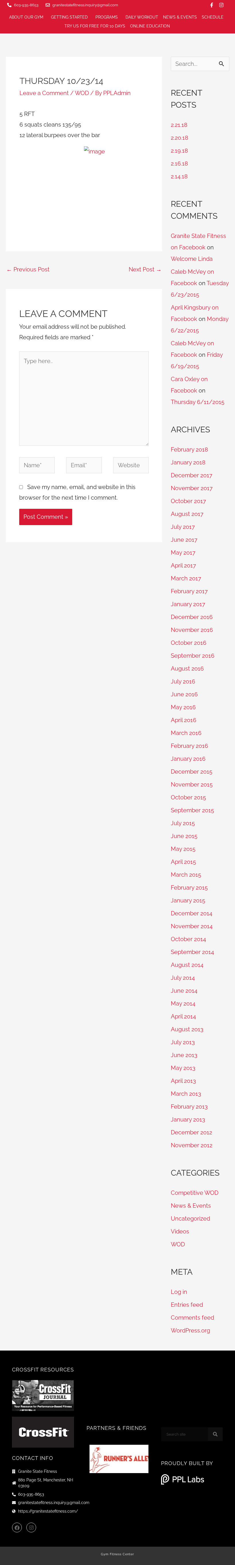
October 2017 (188, 501)
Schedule (213, 17)
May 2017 (183, 552)
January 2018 (188, 462)
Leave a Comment (44, 93)
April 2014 (183, 1016)
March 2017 (186, 578)
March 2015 (186, 874)
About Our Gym (26, 17)
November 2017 (192, 488)
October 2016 (188, 642)
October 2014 (188, 939)
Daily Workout (142, 17)
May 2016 (183, 707)
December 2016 (192, 617)
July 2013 (183, 1042)
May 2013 (183, 1068)
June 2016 (184, 694)
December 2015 (191, 771)
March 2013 (186, 1093)
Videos (180, 1231)
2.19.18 (179, 150)
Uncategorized (190, 1218)
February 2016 (189, 745)
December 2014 (191, 913)
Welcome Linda (192, 258)
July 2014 (183, 977)
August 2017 (187, 514)
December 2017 (191, 475)
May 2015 (183, 848)
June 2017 (184, 539)
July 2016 (183, 681)
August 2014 (187, 964)
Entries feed (187, 1304)
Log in (179, 1291)
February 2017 (189, 591)
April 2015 (183, 861)
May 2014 (183, 1003)
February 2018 (189, 449)
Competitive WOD (194, 1192)
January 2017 (188, 604)
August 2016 (187, 668)
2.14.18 (179, 176)
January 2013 (188, 1119)
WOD (82, 93)
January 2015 (188, 900)
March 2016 (186, 733)
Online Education (150, 26)
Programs (106, 17)
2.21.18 (179, 124)
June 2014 (184, 990)
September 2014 (192, 952)
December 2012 (191, 1132)
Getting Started (69, 17)
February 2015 (189, 887)
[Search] (215, 1434)
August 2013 (187, 1029)
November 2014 (192, 926)
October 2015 (188, 797)
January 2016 (188, 758)
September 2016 (192, 655)
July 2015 (183, 823)
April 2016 (183, 720)
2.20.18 (179, 137)
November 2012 (191, 1145)
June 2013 (184, 1055)
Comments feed (192, 1317)
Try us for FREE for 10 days (94, 26)
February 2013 (189, 1106)
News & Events (180, 17)
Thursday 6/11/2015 (197, 402)
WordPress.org (190, 1330)
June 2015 (184, 836)
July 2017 (183, 526)
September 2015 (192, 810)
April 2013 (183, 1080)
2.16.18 (179, 163)
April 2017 (183, 565)
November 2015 (192, 784)
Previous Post (28, 269)
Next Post (145, 269)
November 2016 (192, 629)
